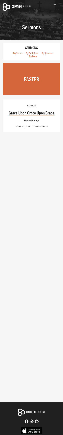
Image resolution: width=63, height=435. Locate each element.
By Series (17, 53)
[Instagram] (31, 421)
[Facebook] (26, 421)
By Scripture (32, 53)
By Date (33, 56)
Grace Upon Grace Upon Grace (31, 112)
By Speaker (47, 53)
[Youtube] (37, 421)
